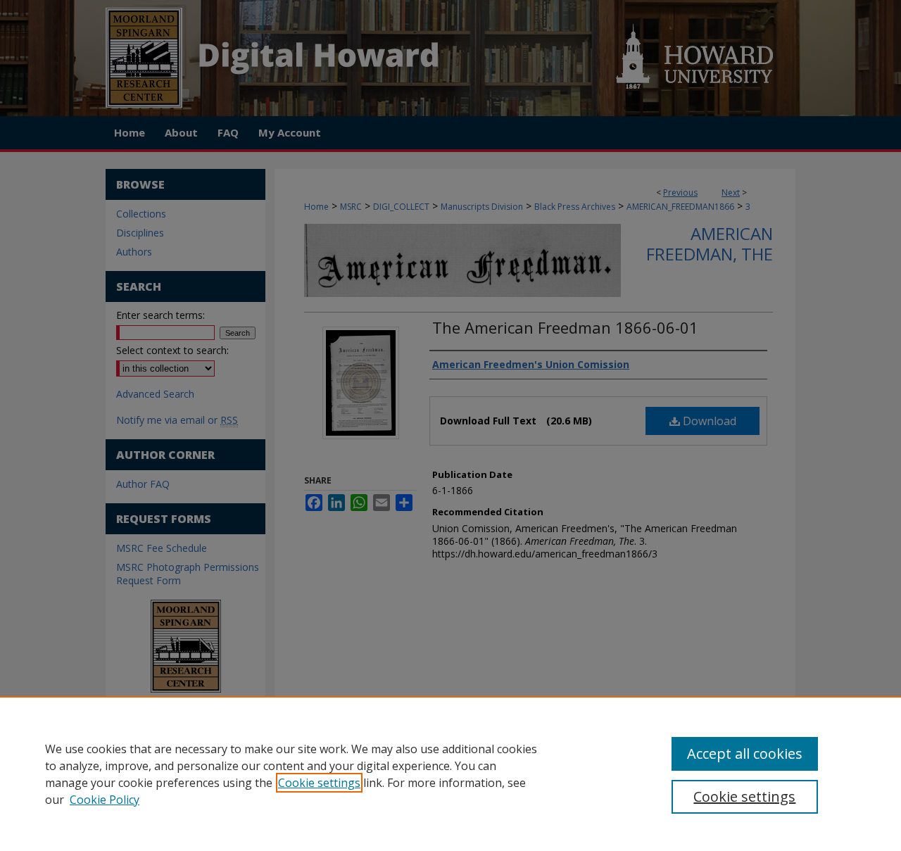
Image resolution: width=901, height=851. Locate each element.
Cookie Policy (104, 799)
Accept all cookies (744, 753)
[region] (450, 773)
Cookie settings (319, 782)
